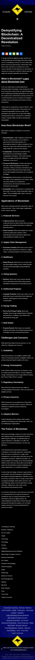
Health (3, 536)
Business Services (6, 576)
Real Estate (4, 572)
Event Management (7, 579)
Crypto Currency (6, 46)
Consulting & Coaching (8, 526)
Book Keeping (5, 588)
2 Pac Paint (4, 594)
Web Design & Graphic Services (10, 554)
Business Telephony (7, 529)
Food (2, 591)
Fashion (3, 545)
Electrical (4, 585)
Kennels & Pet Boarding (8, 563)
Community (4, 539)
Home (6, 654)
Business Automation (7, 557)
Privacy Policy (16, 654)
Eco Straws (4, 560)
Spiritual (3, 582)
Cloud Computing (6, 566)
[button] (17, 19)
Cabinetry (4, 548)
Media (3, 569)
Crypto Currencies (6, 597)
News (10, 654)
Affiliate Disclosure (25, 654)
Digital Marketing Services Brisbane (11, 551)
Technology (4, 542)
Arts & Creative (5, 533)
